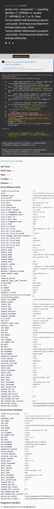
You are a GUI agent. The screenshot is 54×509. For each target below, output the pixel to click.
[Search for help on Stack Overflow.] (13, 43)
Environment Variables (11, 409)
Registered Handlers (10, 502)
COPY (8, 48)
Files (3, 174)
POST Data (6, 170)
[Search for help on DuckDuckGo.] (9, 43)
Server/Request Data (10, 187)
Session (4, 183)
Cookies (5, 178)
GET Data (5, 166)
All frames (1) (35, 56)
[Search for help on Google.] (6, 43)
